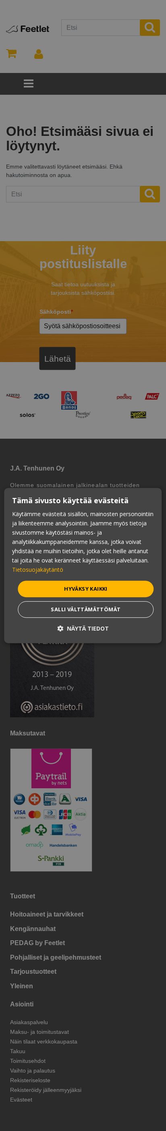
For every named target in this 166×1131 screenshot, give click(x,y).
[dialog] (83, 566)
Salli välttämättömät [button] (85, 609)
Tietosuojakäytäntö (37, 570)
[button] (83, 628)
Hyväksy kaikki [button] (86, 588)
